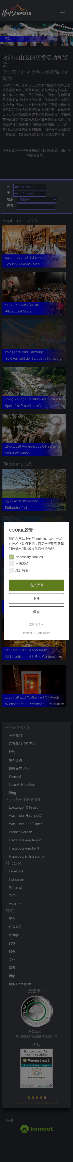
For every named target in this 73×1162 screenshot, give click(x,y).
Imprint (27, 632)
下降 (36, 598)
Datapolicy (43, 632)
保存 (36, 611)
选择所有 (36, 585)
